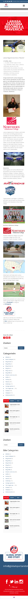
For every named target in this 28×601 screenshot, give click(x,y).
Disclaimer (12, 593)
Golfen (7, 377)
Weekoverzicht (9, 395)
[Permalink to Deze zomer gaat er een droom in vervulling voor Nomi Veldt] (7, 412)
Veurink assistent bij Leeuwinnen (15, 429)
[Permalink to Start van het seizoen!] (7, 424)
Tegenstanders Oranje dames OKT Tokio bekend (15, 404)
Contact (16, 591)
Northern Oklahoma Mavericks (14, 70)
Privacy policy (22, 591)
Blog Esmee (8, 366)
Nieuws (7, 381)
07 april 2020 (7, 61)
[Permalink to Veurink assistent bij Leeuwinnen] (7, 430)
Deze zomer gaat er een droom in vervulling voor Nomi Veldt (15, 410)
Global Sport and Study (13, 63)
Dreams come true (12, 64)
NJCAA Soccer (14, 66)
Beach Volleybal (9, 359)
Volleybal (8, 393)
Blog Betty (8, 364)
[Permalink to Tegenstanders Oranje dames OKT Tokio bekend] (7, 406)
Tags (18, 400)
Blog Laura (8, 370)
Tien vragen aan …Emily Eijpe (15, 416)
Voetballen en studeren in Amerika (11, 74)
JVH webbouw (11, 591)
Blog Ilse (8, 368)
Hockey (7, 379)
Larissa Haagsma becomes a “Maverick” (13, 58)
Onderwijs (8, 384)
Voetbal (7, 390)
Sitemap (16, 593)
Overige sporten (9, 386)
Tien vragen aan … (10, 388)
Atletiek (7, 357)
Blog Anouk (8, 361)
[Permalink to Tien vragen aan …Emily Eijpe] (7, 418)
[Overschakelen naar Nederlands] (14, 597)
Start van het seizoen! (15, 422)
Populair (6, 400)
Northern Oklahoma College (13, 68)
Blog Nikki (8, 372)
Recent (12, 400)
